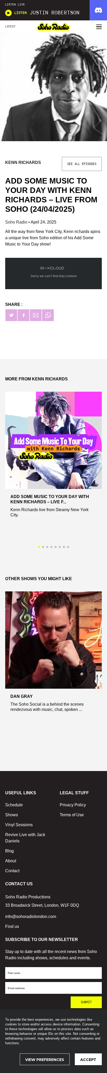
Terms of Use (72, 815)
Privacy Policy (73, 805)
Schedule (14, 805)
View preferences (44, 1059)
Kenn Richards (23, 162)
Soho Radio (16, 222)
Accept (88, 1059)
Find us (12, 926)
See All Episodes (81, 163)
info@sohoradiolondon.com (30, 916)
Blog (9, 851)
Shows (11, 815)
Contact (12, 871)
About (10, 861)
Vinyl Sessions (19, 825)
